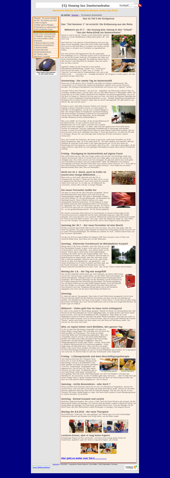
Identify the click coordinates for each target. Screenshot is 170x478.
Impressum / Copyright (42, 56)
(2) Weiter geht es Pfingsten (44, 25)
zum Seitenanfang (41, 467)
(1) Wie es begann (40, 23)
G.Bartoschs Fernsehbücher (44, 45)
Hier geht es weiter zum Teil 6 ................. (84, 458)
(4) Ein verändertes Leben (43, 29)
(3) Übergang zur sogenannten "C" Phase (46, 27)
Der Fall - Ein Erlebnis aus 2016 (45, 20)
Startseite (75, 15)
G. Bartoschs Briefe (41, 47)
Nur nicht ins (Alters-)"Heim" (44, 38)
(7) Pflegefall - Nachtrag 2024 (44, 36)
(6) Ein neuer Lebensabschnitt (45, 34)
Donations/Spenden (41, 50)
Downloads (38, 41)
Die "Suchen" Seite (40, 54)
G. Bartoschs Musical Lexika (44, 43)
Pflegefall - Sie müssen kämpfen (45, 18)
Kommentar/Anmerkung (42, 52)
